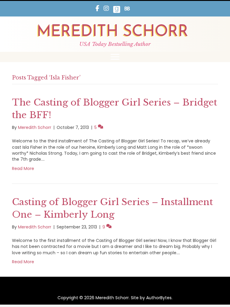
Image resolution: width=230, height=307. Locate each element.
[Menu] (115, 57)
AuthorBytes (159, 298)
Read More (23, 168)
